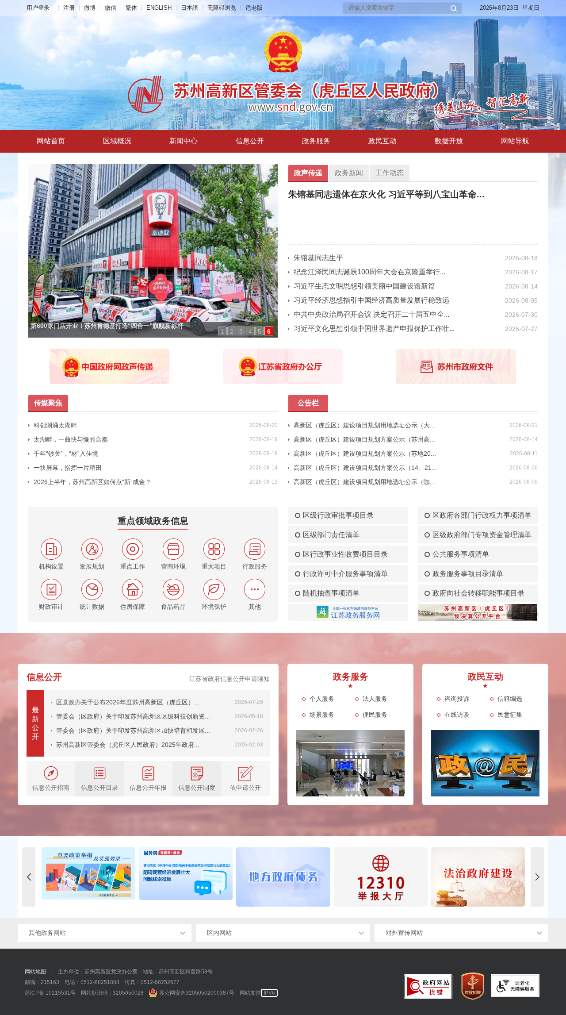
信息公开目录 (99, 787)
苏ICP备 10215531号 (50, 993)
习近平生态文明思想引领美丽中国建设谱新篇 (364, 286)
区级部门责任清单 (331, 534)
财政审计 (51, 606)
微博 (90, 7)
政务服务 (316, 141)
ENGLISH (159, 7)
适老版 (254, 7)
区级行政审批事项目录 (338, 515)
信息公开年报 (148, 787)
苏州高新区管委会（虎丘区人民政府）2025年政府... (127, 744)
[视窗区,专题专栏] (283, 877)
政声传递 (308, 173)
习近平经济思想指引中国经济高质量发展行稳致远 (371, 300)
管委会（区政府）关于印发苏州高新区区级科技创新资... (133, 716)
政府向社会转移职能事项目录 (478, 593)
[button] (454, 8)
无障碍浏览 (221, 7)
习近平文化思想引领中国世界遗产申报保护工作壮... (374, 328)
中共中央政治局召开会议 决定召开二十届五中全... (371, 314)
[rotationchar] (148, 251)
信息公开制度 (196, 787)
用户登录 (38, 7)
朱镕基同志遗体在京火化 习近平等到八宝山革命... (386, 194)
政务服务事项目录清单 (467, 573)
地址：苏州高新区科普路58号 (178, 972)
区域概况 (117, 141)
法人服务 (375, 698)
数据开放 (449, 141)
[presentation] (28, 877)
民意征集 (509, 714)
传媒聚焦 (48, 403)
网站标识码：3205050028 (112, 993)
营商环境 (173, 566)
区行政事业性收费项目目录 (345, 554)
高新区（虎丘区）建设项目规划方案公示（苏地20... (365, 453)
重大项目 (214, 566)
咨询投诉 (456, 698)
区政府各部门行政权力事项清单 (482, 515)
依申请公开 (245, 787)
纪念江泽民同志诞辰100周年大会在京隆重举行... (369, 272)
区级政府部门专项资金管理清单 (482, 534)
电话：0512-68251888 (92, 982)
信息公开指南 (50, 787)
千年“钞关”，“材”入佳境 (66, 453)
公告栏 (308, 403)
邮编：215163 (42, 982)
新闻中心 (183, 141)
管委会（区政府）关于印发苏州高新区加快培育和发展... (133, 730)
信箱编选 (509, 698)
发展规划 (92, 566)
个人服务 (322, 698)
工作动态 (389, 173)
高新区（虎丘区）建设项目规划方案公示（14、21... (365, 467)
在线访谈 (456, 714)
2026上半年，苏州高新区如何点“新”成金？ (92, 481)
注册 (69, 7)
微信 (110, 7)
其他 (255, 606)
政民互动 (382, 141)
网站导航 (515, 141)
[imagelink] (428, 986)
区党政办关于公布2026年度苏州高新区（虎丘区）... (127, 702)
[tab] (117, 141)
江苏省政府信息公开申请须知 (229, 678)
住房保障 (132, 606)
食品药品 (173, 606)
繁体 (131, 7)
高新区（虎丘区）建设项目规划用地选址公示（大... (364, 425)
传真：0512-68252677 (152, 982)
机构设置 (51, 566)
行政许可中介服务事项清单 (345, 573)
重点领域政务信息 (153, 521)
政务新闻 (349, 173)
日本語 (189, 7)
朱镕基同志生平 (318, 257)
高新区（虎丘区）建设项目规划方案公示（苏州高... (364, 439)
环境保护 (214, 606)
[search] (398, 8)
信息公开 (250, 141)
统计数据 (92, 606)
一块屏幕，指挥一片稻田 (68, 467)
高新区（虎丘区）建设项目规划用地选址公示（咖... (364, 481)
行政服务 (254, 566)
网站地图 (35, 972)
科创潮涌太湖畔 (55, 425)
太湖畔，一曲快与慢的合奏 (71, 439)
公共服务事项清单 (460, 554)
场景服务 (322, 714)
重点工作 (132, 566)
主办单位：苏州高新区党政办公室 (98, 972)
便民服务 (375, 714)
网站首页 (51, 141)
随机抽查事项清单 (331, 593)
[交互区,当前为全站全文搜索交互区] (402, 8)
